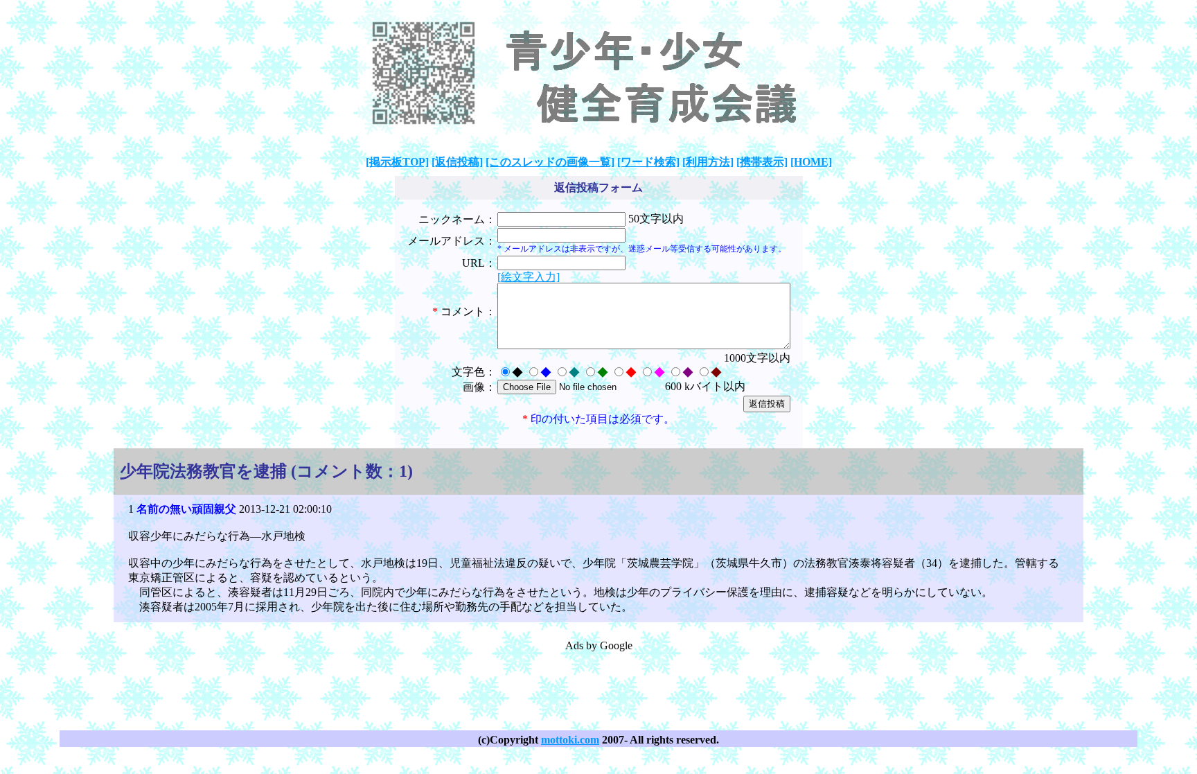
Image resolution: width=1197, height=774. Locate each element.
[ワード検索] (648, 162)
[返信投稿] (457, 162)
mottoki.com (570, 740)
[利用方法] (708, 162)
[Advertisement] (598, 684)
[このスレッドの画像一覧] (550, 162)
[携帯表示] (762, 162)
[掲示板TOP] (397, 162)
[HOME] (811, 162)
